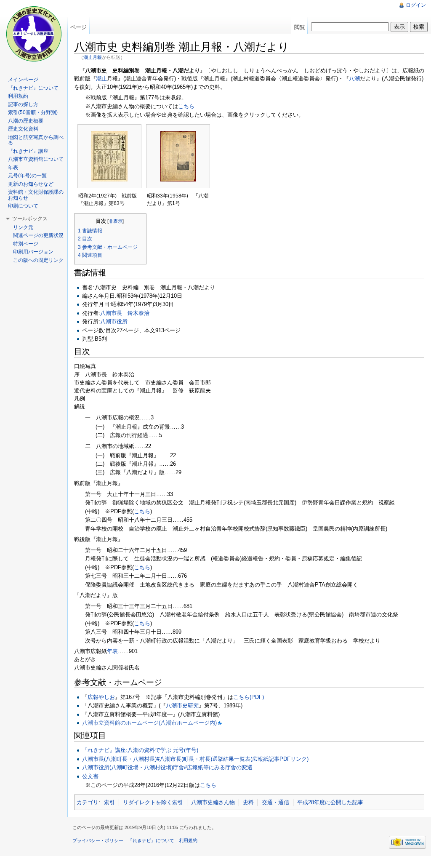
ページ (78, 27)
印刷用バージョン (33, 252)
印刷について (23, 206)
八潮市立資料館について (36, 159)
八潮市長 (111, 313)
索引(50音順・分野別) (33, 112)
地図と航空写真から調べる (36, 140)
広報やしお (101, 697)
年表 (112, 651)
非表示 (115, 221)
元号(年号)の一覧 (27, 176)
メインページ (23, 80)
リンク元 (23, 227)
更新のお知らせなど (30, 184)
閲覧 (299, 27)
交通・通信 (275, 802)
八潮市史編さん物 (213, 802)
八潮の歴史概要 (25, 121)
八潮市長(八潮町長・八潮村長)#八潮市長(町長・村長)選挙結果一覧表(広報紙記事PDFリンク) (195, 759)
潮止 (101, 78)
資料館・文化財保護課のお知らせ (36, 195)
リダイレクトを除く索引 (153, 802)
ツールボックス (30, 218)
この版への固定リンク (38, 260)
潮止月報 (92, 57)
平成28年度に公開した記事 (330, 802)
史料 (248, 802)
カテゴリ (87, 802)
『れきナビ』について (33, 88)
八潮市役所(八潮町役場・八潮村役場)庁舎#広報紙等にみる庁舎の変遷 (167, 767)
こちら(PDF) (248, 697)
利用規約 (18, 96)
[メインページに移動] (33, 33)
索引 (109, 802)
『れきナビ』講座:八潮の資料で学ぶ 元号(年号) (140, 750)
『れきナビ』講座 (28, 151)
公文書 (90, 776)
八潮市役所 (114, 321)
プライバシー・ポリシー (97, 840)
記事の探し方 (23, 104)
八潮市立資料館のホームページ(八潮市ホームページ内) (149, 723)
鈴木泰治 (138, 313)
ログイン (416, 5)
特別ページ (25, 244)
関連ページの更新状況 (38, 235)
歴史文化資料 (23, 129)
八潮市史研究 (182, 705)
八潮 (354, 78)
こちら (186, 106)
